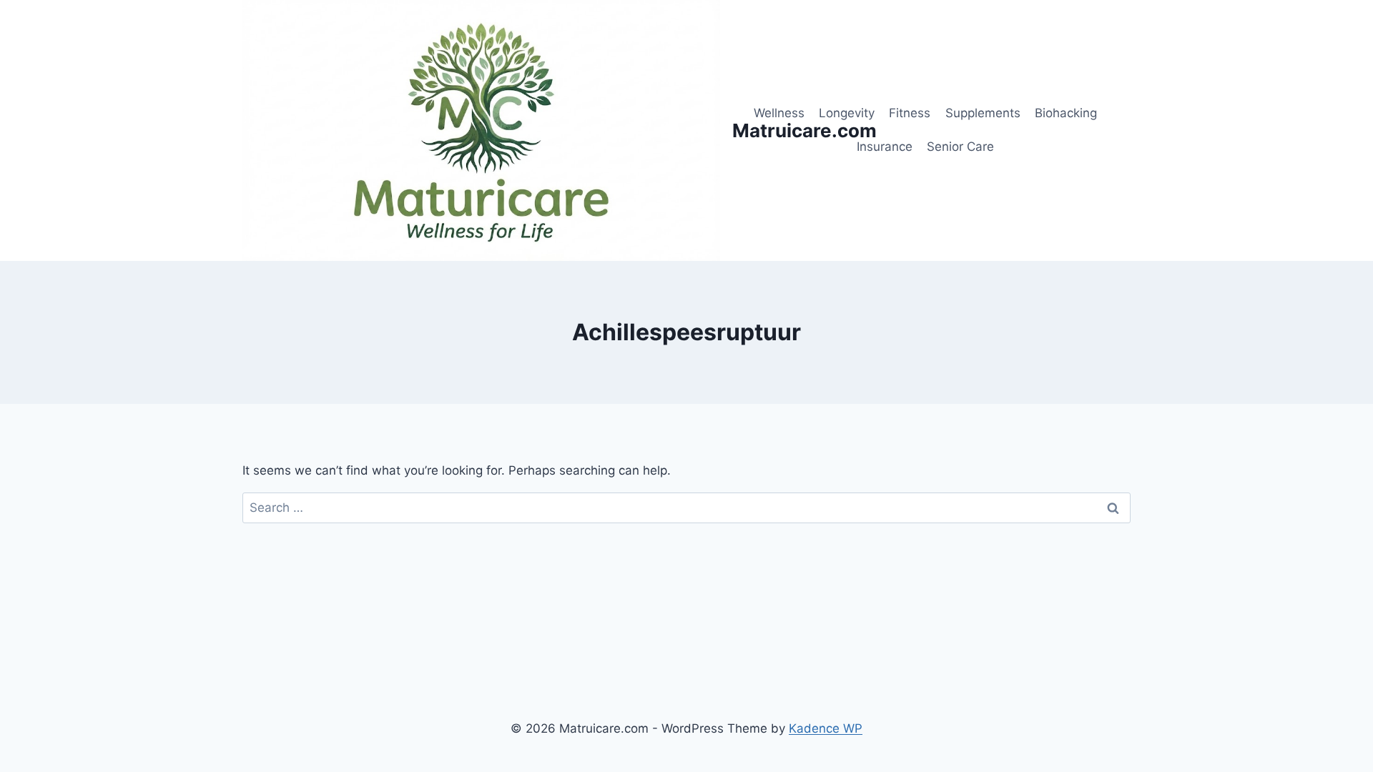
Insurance (884, 146)
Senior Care (960, 146)
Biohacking (1066, 113)
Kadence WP (825, 728)
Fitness (909, 113)
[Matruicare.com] (481, 130)
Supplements (982, 113)
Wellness (779, 113)
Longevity (847, 113)
